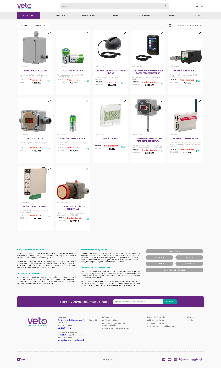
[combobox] (114, 6)
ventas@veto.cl (64, 328)
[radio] (170, 25)
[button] (197, 6)
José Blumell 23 (64, 335)
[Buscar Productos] (166, 6)
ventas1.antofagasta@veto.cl (71, 340)
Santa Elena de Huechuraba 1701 (72, 320)
